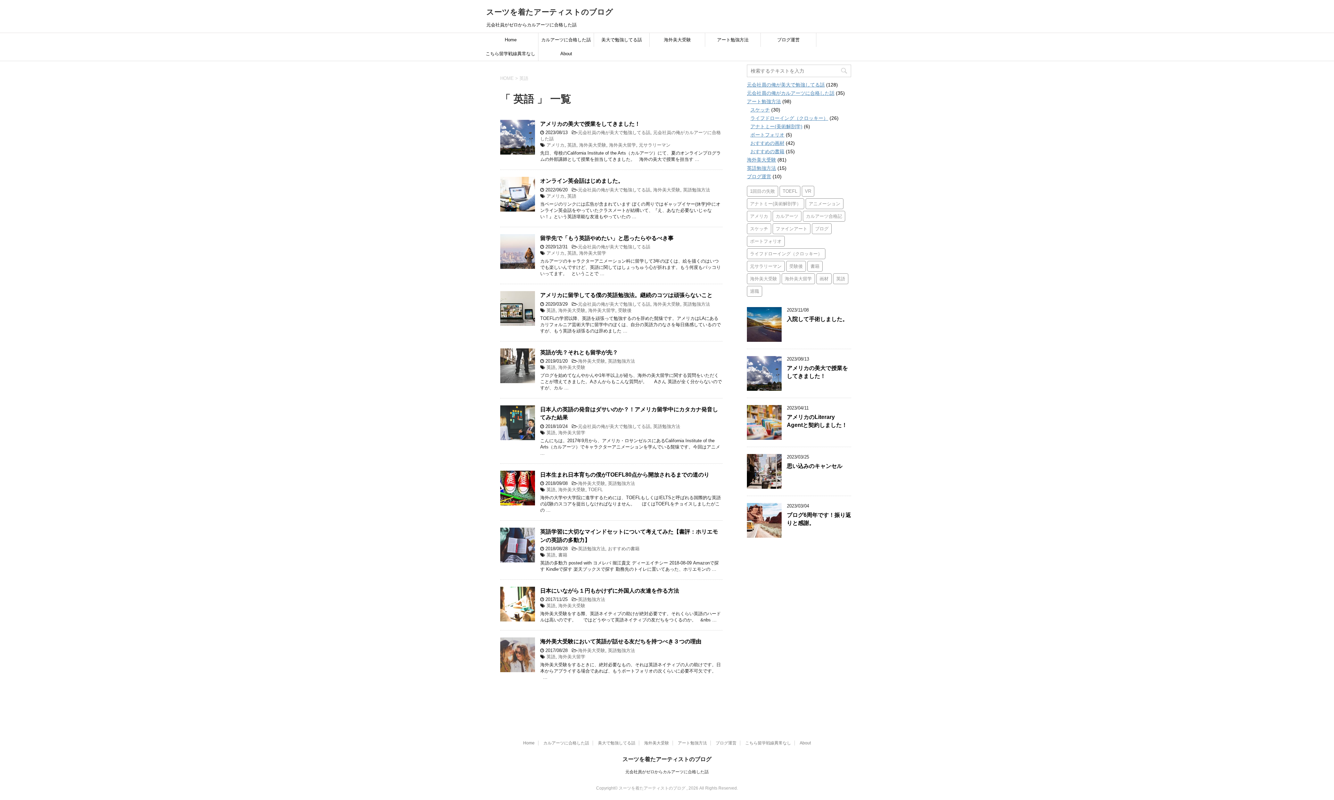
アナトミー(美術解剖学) (776, 126)
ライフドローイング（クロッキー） (789, 118)
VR (808, 191)
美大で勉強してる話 (621, 39)
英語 (571, 145)
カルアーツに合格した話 (566, 39)
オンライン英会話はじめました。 (582, 181)
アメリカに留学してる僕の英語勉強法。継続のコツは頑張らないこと (626, 295)
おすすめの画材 (767, 143)
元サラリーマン (654, 145)
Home (511, 39)
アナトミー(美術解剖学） (775, 203)
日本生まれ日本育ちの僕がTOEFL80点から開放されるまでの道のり (624, 475)
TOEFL (595, 489)
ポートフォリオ (767, 135)
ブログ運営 (788, 39)
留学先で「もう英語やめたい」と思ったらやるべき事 (607, 238)
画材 (824, 278)
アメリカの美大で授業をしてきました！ (590, 124)
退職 (754, 291)
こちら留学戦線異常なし (510, 53)
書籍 (562, 555)
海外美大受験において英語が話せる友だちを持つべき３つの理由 (620, 641)
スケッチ (760, 110)
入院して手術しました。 (817, 319)
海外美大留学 (622, 145)
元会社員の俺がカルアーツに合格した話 (790, 93)
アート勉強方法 (733, 39)
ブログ (822, 228)
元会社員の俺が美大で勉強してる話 (614, 132)
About (566, 53)
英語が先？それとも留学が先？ (579, 352)
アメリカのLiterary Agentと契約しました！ (817, 421)
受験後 (625, 310)
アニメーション (824, 203)
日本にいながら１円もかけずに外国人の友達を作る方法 (609, 591)
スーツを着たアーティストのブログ (549, 12)
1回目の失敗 (762, 191)
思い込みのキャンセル (814, 466)
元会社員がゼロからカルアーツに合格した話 (667, 771)
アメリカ (555, 145)
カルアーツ (787, 216)
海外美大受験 (677, 39)
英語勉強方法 (696, 189)
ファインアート (791, 228)
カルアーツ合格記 (824, 216)
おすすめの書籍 (624, 548)
